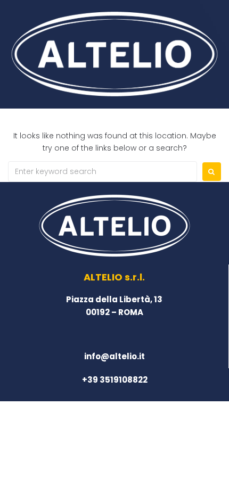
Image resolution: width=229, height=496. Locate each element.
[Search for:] (102, 171)
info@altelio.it (114, 356)
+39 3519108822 (115, 379)
